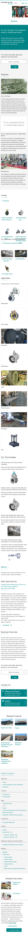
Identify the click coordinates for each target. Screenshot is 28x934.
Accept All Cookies (15, 930)
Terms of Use (12, 923)
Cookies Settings (12, 926)
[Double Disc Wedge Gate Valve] (7, 251)
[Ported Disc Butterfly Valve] (21, 210)
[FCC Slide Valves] (21, 251)
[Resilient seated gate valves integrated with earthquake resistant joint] (21, 227)
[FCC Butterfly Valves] (7, 266)
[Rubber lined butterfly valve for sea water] (7, 210)
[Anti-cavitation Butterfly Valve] (7, 227)
